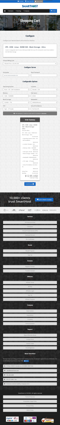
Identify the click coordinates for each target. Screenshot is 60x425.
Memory (5, 93)
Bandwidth (34, 99)
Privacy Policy (30, 406)
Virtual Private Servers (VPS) (30, 231)
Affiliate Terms (30, 282)
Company (26, 11)
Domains (11, 11)
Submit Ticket (30, 343)
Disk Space (34, 93)
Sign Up (30, 255)
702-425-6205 (10, 375)
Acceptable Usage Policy (30, 401)
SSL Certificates (30, 239)
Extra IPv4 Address (36, 106)
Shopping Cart (30, 26)
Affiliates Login (30, 291)
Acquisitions (30, 315)
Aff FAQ (30, 287)
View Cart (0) (30, 1)
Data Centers (30, 311)
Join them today (45, 199)
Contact (21, 1)
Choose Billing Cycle (8, 60)
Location (33, 86)
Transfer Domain (30, 271)
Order (54, 11)
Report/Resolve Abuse (30, 335)
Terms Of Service (30, 397)
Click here (43, 113)
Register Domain (30, 266)
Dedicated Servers (30, 235)
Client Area (39, 1)
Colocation (30, 226)
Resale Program (30, 251)
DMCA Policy (30, 410)
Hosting (18, 11)
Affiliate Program (30, 299)
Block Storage (7, 99)
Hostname (6, 72)
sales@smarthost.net (12, 370)
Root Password (35, 72)
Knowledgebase (30, 348)
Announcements (30, 323)
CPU (4, 106)
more (27, 361)
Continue (29, 184)
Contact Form (30, 339)
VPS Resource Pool (30, 222)
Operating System (8, 86)
